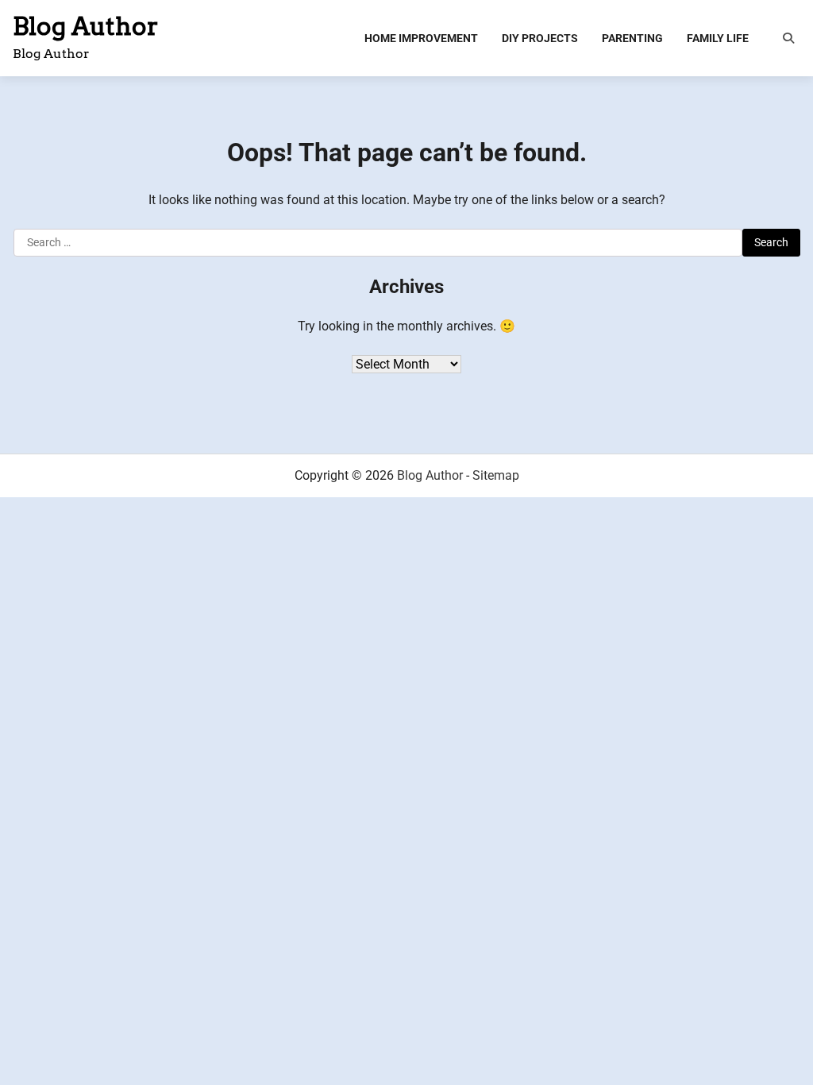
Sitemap (495, 475)
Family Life (718, 38)
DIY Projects (540, 38)
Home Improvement (421, 38)
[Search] (788, 38)
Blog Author (86, 26)
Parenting (632, 38)
